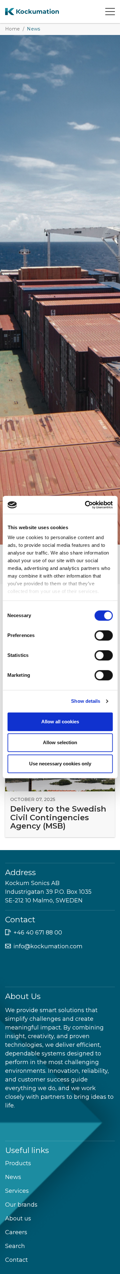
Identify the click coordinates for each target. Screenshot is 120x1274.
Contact (16, 1259)
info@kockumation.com (48, 946)
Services (17, 1190)
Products (18, 1163)
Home (12, 29)
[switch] (103, 635)
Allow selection (60, 742)
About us (18, 1218)
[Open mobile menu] (110, 11)
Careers (16, 1232)
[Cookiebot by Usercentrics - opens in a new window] (85, 505)
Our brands (21, 1204)
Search (15, 1246)
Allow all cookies (60, 721)
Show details (85, 701)
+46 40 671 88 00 (37, 932)
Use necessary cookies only (60, 763)
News (13, 1177)
